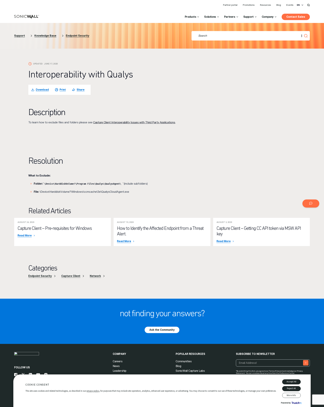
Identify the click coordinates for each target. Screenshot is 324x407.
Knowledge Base (45, 35)
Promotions (249, 5)
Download (42, 89)
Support (248, 16)
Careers (118, 361)
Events (289, 5)
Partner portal (230, 5)
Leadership (119, 370)
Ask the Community (162, 329)
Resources (265, 5)
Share (81, 89)
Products (190, 16)
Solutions (210, 16)
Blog (278, 5)
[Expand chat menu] (310, 203)
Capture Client (70, 276)
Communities (184, 361)
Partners (229, 16)
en (298, 5)
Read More (25, 235)
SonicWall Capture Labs (190, 370)
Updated (38, 64)
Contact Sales (295, 16)
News (116, 366)
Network (95, 276)
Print (63, 89)
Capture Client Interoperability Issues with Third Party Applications (134, 122)
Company (268, 16)
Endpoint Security (77, 35)
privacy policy (93, 390)
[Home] (26, 17)
